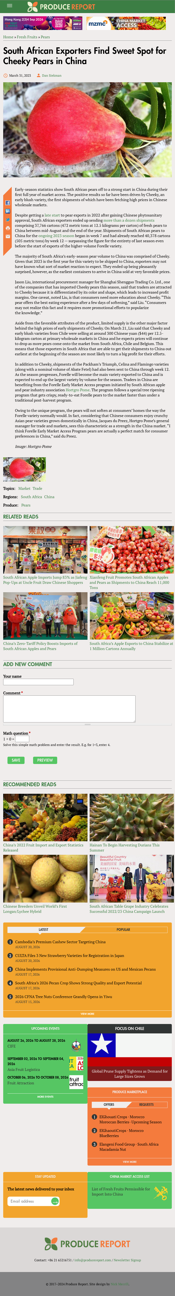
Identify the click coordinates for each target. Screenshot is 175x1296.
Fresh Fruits (27, 36)
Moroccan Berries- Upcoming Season (130, 1121)
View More (130, 1162)
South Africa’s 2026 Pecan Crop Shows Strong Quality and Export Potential (78, 982)
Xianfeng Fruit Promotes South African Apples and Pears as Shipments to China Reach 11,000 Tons (129, 582)
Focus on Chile (129, 1029)
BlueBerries (109, 1135)
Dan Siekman (51, 75)
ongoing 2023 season (56, 235)
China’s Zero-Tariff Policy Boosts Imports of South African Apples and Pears (40, 646)
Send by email (7, 236)
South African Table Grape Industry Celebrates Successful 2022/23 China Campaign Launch (129, 909)
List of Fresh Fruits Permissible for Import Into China (121, 1191)
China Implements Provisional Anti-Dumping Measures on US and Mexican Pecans (85, 969)
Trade (37, 488)
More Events (45, 1097)
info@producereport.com (92, 1260)
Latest (43, 929)
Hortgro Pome (78, 389)
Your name (12, 676)
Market (24, 488)
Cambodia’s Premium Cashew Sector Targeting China (60, 941)
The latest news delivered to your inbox (40, 1188)
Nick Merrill (119, 1284)
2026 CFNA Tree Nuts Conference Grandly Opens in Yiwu (63, 996)
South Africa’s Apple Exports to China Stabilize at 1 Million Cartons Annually (131, 646)
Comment (13, 692)
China (49, 496)
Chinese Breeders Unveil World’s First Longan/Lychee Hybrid (35, 909)
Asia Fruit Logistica (23, 1069)
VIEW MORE (87, 1014)
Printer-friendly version (7, 228)
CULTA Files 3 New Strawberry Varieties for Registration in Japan (69, 955)
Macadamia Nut (112, 1149)
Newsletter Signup (127, 1260)
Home (8, 36)
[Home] (61, 7)
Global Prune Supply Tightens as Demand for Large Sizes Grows (130, 1074)
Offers (109, 1104)
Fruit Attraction (20, 1082)
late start (52, 215)
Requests (146, 1104)
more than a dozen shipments (129, 220)
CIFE (11, 1046)
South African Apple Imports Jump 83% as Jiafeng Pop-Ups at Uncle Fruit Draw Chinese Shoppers (45, 580)
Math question (17, 733)
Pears (45, 36)
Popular (123, 929)
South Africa (31, 496)
